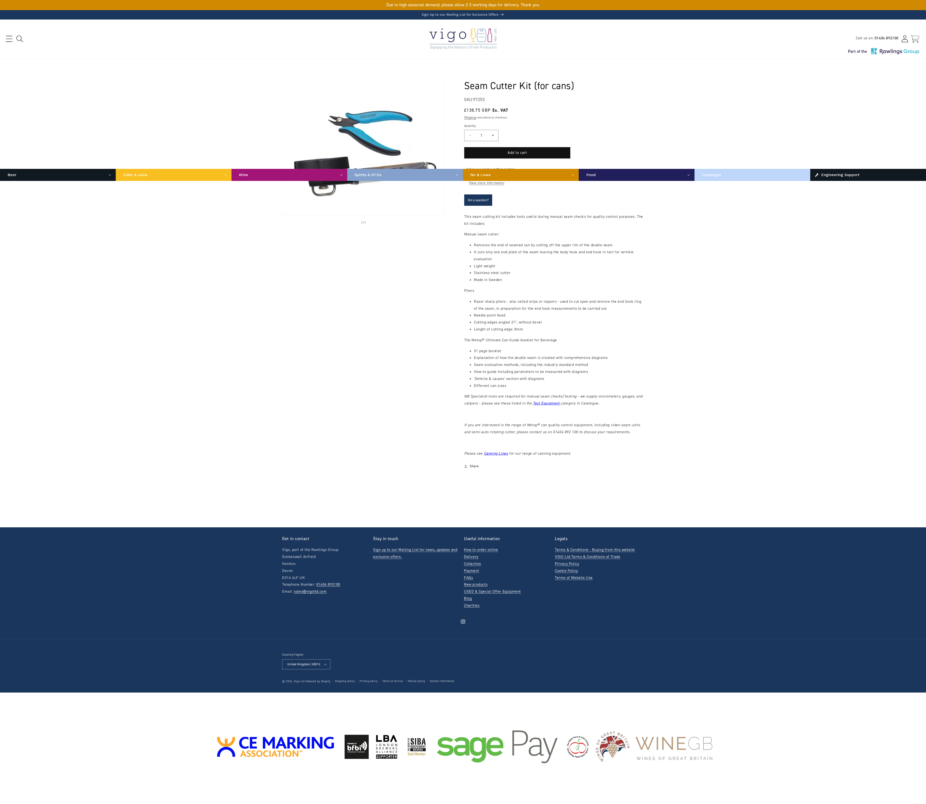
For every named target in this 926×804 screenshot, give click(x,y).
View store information (486, 183)
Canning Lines (496, 453)
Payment (471, 570)
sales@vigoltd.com (310, 591)
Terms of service (392, 681)
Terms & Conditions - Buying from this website (595, 549)
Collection (472, 563)
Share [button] (474, 466)
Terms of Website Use (574, 577)
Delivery (471, 556)
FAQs (468, 577)
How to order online (481, 549)
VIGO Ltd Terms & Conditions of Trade (587, 556)
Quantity (470, 126)
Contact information (442, 681)
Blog (468, 598)
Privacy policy (368, 681)
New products (475, 584)
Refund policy (416, 681)
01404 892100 (887, 38)
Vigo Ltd (299, 681)
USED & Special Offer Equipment (492, 591)
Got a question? (478, 200)
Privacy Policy (567, 563)
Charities (471, 605)
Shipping (470, 117)
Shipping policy (345, 681)
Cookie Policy (566, 570)
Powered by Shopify (318, 681)
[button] (9, 39)
